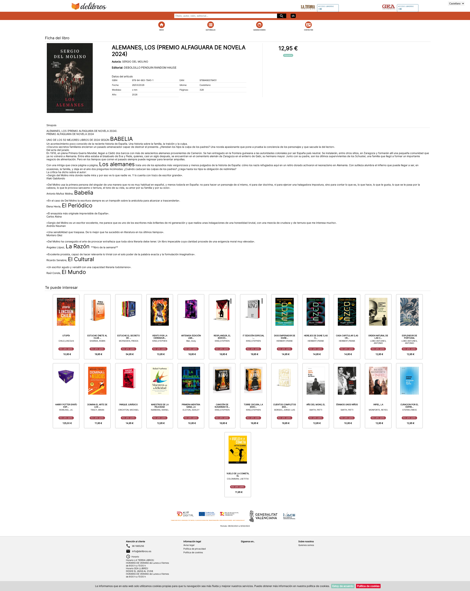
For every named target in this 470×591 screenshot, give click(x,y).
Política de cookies (193, 552)
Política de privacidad (194, 548)
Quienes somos (306, 545)
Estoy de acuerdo (342, 586)
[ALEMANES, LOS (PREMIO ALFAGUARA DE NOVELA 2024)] (70, 78)
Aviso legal (188, 545)
